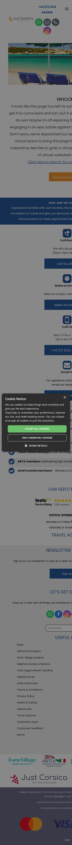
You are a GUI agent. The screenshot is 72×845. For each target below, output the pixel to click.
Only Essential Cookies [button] (37, 437)
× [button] (64, 397)
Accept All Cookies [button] (37, 428)
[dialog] (36, 422)
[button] (36, 445)
